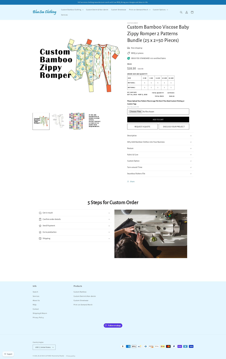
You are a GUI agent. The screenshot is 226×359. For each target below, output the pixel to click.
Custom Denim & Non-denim (85, 296)
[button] (72, 9)
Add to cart (158, 119)
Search (35, 292)
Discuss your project (174, 126)
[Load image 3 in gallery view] (77, 121)
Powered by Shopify (58, 356)
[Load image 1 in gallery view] (41, 121)
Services (36, 296)
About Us (36, 300)
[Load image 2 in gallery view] (59, 121)
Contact (36, 309)
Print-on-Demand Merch (83, 304)
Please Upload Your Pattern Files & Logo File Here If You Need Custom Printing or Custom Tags (155, 102)
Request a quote (142, 126)
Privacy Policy (38, 317)
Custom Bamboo (80, 292)
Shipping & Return (40, 313)
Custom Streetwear (81, 300)
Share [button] (132, 181)
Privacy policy (70, 356)
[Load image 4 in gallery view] (94, 121)
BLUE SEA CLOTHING (44, 356)
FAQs (35, 304)
